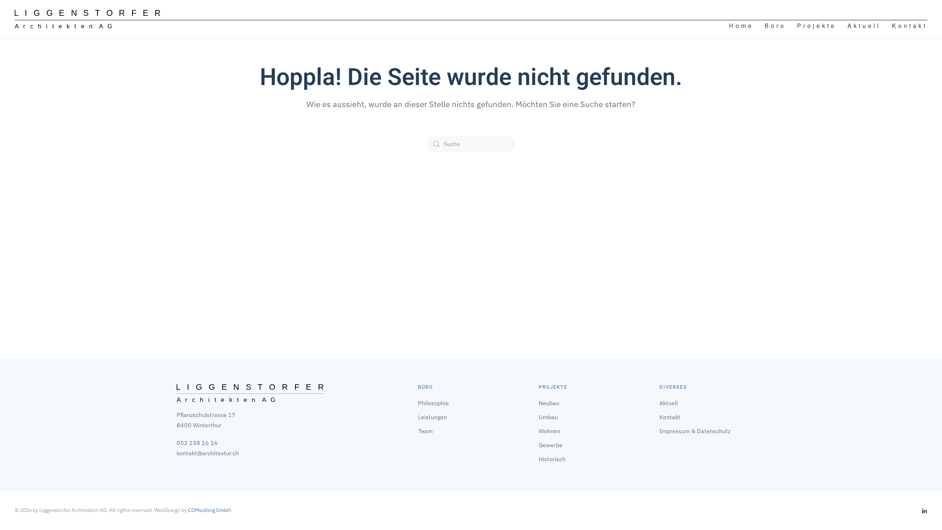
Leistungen (432, 417)
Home (741, 25)
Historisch (552, 459)
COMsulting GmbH (209, 510)
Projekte (816, 25)
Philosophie (433, 403)
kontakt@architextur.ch (208, 453)
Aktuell (864, 25)
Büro (775, 25)
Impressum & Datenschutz (694, 431)
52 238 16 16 (199, 442)
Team (425, 431)
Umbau (548, 417)
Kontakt (909, 25)
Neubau (549, 403)
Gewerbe (551, 445)
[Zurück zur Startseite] (87, 19)
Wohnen (549, 431)
